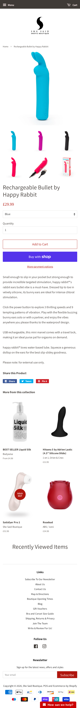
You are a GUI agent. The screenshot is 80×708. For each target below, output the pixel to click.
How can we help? (59, 704)
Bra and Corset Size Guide (40, 613)
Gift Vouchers (40, 608)
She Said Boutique (32, 685)
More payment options (40, 266)
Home (5, 46)
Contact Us (40, 589)
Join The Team (40, 623)
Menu (10, 5)
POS (45, 685)
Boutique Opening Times (40, 598)
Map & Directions (40, 594)
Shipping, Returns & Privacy (40, 618)
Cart (74, 5)
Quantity (8, 223)
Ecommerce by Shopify (65, 685)
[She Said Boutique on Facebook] (36, 647)
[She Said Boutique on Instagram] (44, 647)
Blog (40, 603)
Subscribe (67, 675)
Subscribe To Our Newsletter (40, 579)
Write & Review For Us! (40, 628)
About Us (40, 584)
